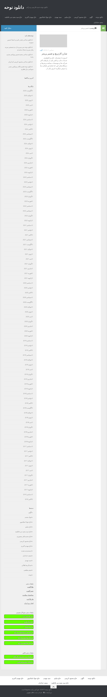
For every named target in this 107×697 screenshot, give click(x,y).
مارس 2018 (28, 432)
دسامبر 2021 (27, 225)
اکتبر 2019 (28, 350)
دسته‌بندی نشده (26, 551)
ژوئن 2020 (28, 312)
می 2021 (29, 259)
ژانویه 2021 (28, 278)
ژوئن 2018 (28, 418)
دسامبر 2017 (27, 446)
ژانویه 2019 (28, 389)
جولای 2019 (28, 360)
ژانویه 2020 (28, 336)
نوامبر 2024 (28, 124)
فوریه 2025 (28, 110)
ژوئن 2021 (28, 254)
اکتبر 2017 (28, 456)
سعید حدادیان (98, 22)
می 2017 (29, 470)
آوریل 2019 (28, 374)
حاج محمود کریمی (80, 17)
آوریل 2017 (28, 475)
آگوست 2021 (27, 244)
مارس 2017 (28, 480)
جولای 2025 (28, 95)
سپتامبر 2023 (27, 187)
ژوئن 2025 (28, 100)
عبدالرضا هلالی (27, 565)
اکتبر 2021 (28, 235)
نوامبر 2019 (28, 345)
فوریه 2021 (28, 273)
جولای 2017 (28, 461)
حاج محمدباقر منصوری (24, 536)
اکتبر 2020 (28, 293)
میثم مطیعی (28, 570)
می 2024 (29, 153)
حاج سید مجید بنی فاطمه (13, 17)
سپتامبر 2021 (27, 240)
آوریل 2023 (28, 196)
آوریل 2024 (28, 158)
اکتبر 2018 (28, 403)
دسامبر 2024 (27, 119)
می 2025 (29, 105)
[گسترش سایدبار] (103, 28)
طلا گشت (30, 587)
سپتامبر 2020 (27, 297)
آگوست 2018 (27, 408)
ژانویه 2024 (28, 172)
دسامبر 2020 (27, 283)
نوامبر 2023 (28, 182)
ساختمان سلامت (27, 595)
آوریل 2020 (28, 321)
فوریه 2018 (28, 437)
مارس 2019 (28, 379)
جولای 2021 (28, 249)
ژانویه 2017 (28, 490)
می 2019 (29, 369)
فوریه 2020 (28, 331)
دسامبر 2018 (27, 393)
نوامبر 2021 (28, 230)
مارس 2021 (28, 268)
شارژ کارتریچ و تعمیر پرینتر (54, 53)
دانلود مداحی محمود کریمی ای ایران (20, 62)
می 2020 (29, 317)
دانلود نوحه (14, 7)
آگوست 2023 (27, 192)
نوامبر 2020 (28, 288)
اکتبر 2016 (28, 499)
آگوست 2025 (27, 91)
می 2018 (29, 422)
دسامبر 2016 (27, 494)
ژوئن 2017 (28, 466)
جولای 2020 (28, 307)
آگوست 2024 (27, 139)
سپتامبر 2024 (27, 134)
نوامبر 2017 (28, 451)
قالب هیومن (30, 692)
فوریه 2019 (28, 384)
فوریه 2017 (28, 485)
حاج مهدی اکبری (30, 17)
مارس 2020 (28, 326)
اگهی (91, 17)
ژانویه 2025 (28, 115)
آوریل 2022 (28, 216)
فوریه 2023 (28, 201)
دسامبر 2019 (27, 341)
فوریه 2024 (28, 168)
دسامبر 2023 (27, 177)
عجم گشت (29, 591)
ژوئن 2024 (28, 148)
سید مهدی (58, 17)
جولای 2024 (28, 144)
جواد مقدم (28, 517)
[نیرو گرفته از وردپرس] (44, 692)
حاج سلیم (67, 17)
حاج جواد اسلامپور (45, 17)
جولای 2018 (28, 413)
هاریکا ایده (30, 599)
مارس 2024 (28, 163)
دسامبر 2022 (27, 206)
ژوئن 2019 (28, 365)
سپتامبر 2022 (27, 211)
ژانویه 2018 (28, 442)
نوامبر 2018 (28, 398)
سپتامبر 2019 (27, 355)
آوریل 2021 (28, 264)
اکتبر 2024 (28, 129)
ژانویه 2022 (28, 220)
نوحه (30, 575)
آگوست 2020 (27, 302)
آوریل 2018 (28, 427)
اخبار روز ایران (28, 603)
